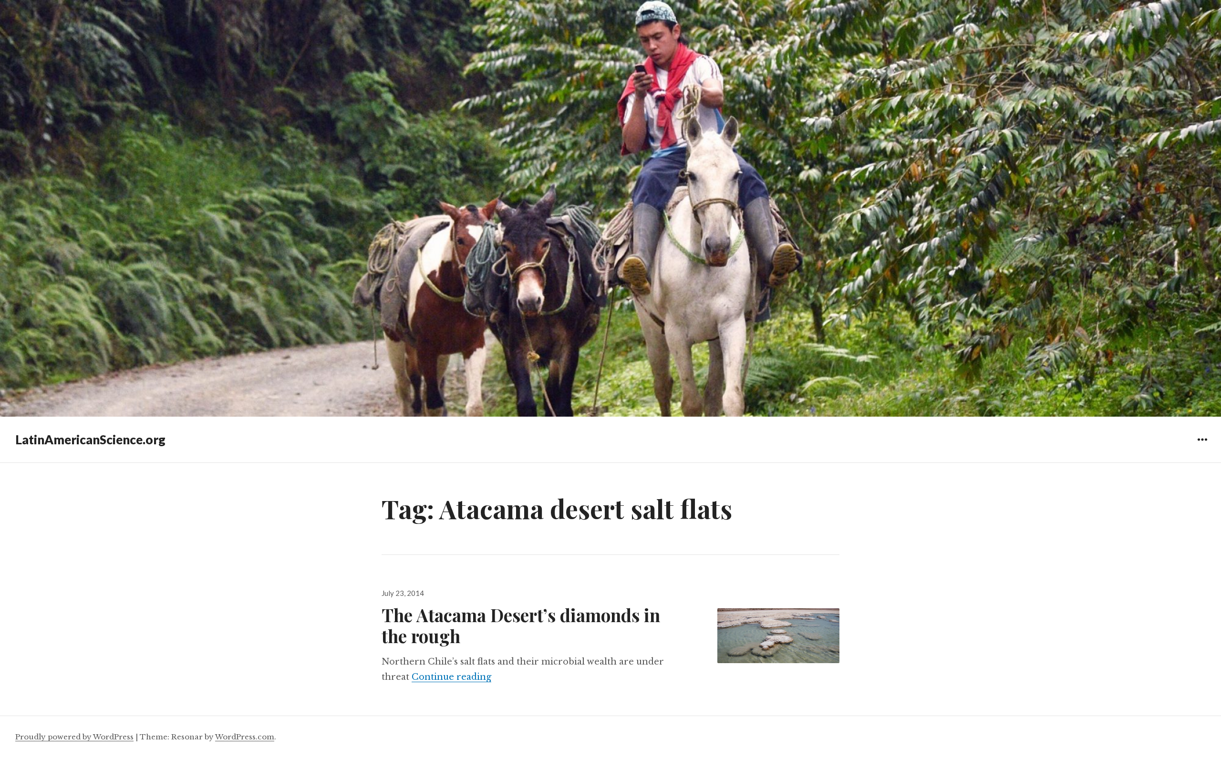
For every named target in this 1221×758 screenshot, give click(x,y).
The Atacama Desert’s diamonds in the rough (521, 625)
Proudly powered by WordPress (74, 736)
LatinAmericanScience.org (90, 439)
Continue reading (451, 677)
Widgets (1202, 446)
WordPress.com (244, 736)
